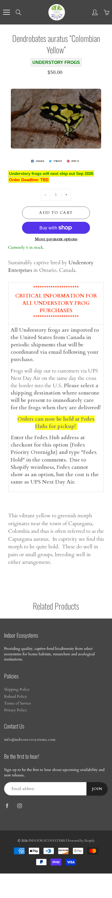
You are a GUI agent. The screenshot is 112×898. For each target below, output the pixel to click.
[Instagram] (19, 805)
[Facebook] (7, 805)
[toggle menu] (6, 12)
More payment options (56, 239)
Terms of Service (17, 703)
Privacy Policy (15, 710)
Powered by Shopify (81, 840)
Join (97, 788)
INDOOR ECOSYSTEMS (47, 840)
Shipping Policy (17, 689)
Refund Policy (15, 696)
